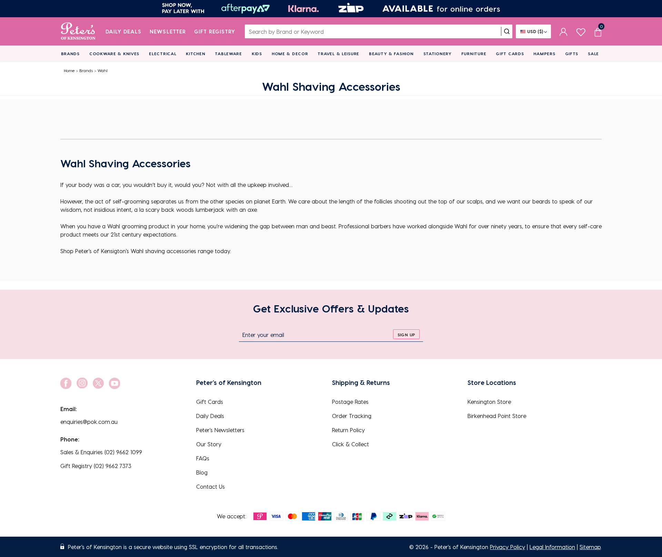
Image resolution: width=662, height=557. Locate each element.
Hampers (544, 53)
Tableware (228, 53)
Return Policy (348, 430)
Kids (257, 53)
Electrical (162, 53)
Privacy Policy (507, 547)
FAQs (202, 458)
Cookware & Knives (114, 53)
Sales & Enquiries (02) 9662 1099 (101, 452)
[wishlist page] (580, 31)
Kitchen (195, 53)
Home (69, 70)
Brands (70, 53)
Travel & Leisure (338, 53)
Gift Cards (510, 53)
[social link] (65, 383)
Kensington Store (489, 401)
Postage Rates (350, 401)
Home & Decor (290, 53)
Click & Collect (350, 444)
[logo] (78, 31)
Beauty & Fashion (391, 53)
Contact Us (210, 486)
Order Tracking (351, 415)
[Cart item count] (598, 31)
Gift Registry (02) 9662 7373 (95, 465)
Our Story (208, 444)
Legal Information (552, 547)
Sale (593, 53)
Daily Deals (124, 31)
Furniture (473, 53)
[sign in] (564, 31)
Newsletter (168, 31)
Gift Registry (214, 31)
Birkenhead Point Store (497, 415)
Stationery (437, 53)
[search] (506, 31)
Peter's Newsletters (220, 430)
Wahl (103, 70)
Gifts (572, 53)
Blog (202, 472)
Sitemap (590, 547)
